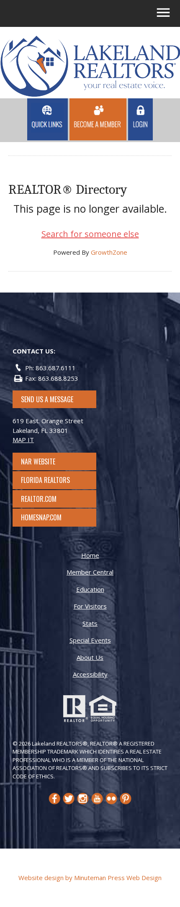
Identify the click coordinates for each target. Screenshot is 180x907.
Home (90, 555)
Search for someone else (90, 234)
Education (90, 589)
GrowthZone (109, 252)
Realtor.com (46, 499)
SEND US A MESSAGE (47, 399)
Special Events (90, 640)
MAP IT (23, 439)
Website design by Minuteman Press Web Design (90, 877)
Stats (90, 623)
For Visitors (90, 606)
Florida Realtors (45, 480)
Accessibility (90, 674)
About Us (90, 657)
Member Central (90, 572)
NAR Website (45, 461)
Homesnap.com (45, 517)
